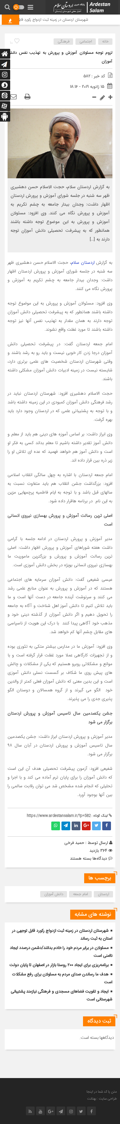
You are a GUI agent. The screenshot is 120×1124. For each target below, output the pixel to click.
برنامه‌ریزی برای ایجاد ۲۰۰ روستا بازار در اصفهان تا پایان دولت (59, 965)
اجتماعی (86, 41)
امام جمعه (80, 894)
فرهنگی (63, 41)
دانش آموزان (53, 894)
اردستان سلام (83, 262)
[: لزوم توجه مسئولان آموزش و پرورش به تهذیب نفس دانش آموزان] (13, 97)
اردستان (103, 894)
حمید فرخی (74, 843)
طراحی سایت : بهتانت (102, 1099)
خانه (105, 41)
